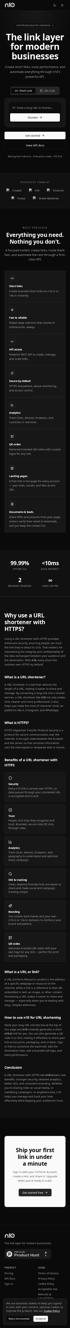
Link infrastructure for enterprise (33, 25)
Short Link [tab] (25, 90)
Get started (32, 135)
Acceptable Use (47, 1289)
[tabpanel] (35, 112)
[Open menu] (62, 5)
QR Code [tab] (49, 90)
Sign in (8, 1284)
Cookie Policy (46, 1284)
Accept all (41, 1318)
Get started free (32, 1192)
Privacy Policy (46, 1278)
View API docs (35, 145)
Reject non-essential (19, 1318)
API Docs (9, 1278)
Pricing (8, 1273)
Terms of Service (48, 1273)
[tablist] (35, 91)
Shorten (33, 117)
